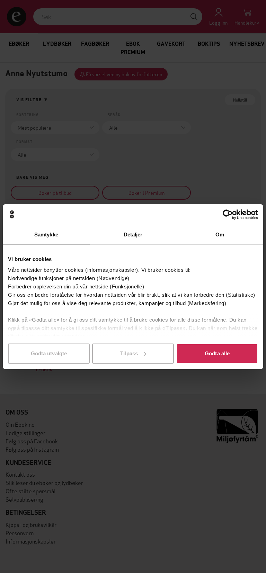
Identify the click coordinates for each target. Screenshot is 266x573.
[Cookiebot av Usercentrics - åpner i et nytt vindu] (227, 214)
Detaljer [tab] (133, 234)
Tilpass (129, 353)
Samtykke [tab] (46, 234)
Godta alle (217, 353)
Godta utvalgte (49, 353)
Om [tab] (219, 234)
